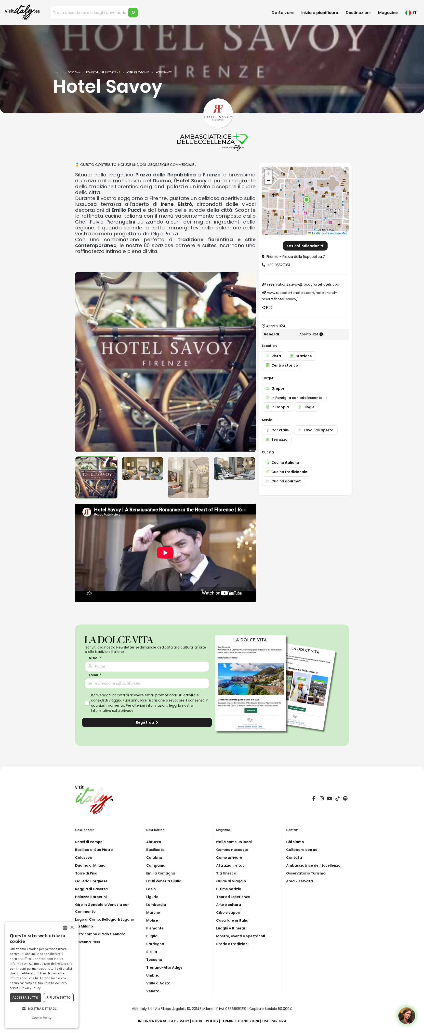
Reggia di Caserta (91, 889)
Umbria (152, 975)
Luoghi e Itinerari (231, 928)
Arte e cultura (228, 904)
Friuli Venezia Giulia (163, 881)
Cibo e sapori (228, 912)
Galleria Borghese (91, 881)
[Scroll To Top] (415, 1027)
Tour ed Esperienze (233, 896)
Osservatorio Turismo (306, 873)
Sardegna (155, 943)
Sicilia (151, 951)
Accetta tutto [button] (26, 997)
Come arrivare (229, 857)
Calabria (154, 857)
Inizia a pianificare (319, 12)
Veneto (152, 991)
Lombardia (156, 904)
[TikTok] (337, 799)
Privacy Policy (30, 988)
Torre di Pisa (86, 873)
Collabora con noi (302, 849)
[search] (133, 12)
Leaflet (316, 233)
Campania (155, 865)
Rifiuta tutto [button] (58, 997)
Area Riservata (299, 881)
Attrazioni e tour (231, 865)
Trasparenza (274, 1021)
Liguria (152, 896)
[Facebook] (313, 799)
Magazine (388, 12)
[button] (306, 199)
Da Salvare (283, 12)
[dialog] (42, 975)
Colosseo (83, 857)
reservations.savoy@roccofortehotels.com (304, 284)
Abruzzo (153, 841)
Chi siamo (295, 841)
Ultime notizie (228, 889)
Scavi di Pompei (89, 841)
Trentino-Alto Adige (164, 967)
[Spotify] (345, 799)
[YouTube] (329, 799)
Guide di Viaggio (231, 881)
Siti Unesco (226, 873)
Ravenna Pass (87, 942)
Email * (95, 675)
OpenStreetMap (336, 233)
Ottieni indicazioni (303, 245)
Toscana (154, 959)
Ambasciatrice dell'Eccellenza (313, 865)
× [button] (72, 927)
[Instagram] (321, 799)
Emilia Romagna (160, 873)
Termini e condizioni (240, 1021)
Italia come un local (234, 841)
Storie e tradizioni (232, 943)
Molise (152, 920)
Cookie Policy (205, 1021)
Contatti (294, 857)
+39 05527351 (278, 265)
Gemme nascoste (232, 849)
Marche (153, 912)
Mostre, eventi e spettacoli (240, 936)
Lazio (151, 889)
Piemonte (155, 928)
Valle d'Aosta (158, 983)
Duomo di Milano (90, 865)
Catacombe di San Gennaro (100, 934)
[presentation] (81, 362)
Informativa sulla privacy (112, 710)
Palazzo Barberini (91, 896)
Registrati (145, 722)
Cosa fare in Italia (232, 920)
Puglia (152, 936)
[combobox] (65, 928)
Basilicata (155, 849)
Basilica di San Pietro (94, 849)
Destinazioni (358, 12)
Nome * (95, 658)
